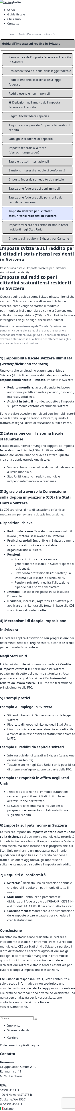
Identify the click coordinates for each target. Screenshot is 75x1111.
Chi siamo (14, 19)
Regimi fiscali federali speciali (29, 116)
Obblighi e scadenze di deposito (31, 139)
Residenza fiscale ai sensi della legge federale (40, 71)
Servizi (11, 10)
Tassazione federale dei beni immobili (34, 189)
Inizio (12, 34)
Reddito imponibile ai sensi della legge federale (35, 82)
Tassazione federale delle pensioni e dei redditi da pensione (36, 199)
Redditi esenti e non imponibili (29, 94)
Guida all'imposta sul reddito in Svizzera (40, 34)
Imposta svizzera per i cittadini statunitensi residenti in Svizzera (33, 213)
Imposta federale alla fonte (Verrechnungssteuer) (27, 150)
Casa (3, 268)
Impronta (13, 1025)
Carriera (13, 1038)
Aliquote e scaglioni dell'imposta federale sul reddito (39, 127)
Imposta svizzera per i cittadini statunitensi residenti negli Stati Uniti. (38, 227)
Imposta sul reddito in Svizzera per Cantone (39, 238)
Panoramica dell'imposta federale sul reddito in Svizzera (40, 59)
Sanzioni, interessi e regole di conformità (37, 170)
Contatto (13, 24)
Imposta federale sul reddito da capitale (36, 179)
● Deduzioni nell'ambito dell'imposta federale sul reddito (34, 104)
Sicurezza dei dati (19, 1030)
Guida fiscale (16, 14)
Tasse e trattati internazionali (29, 161)
